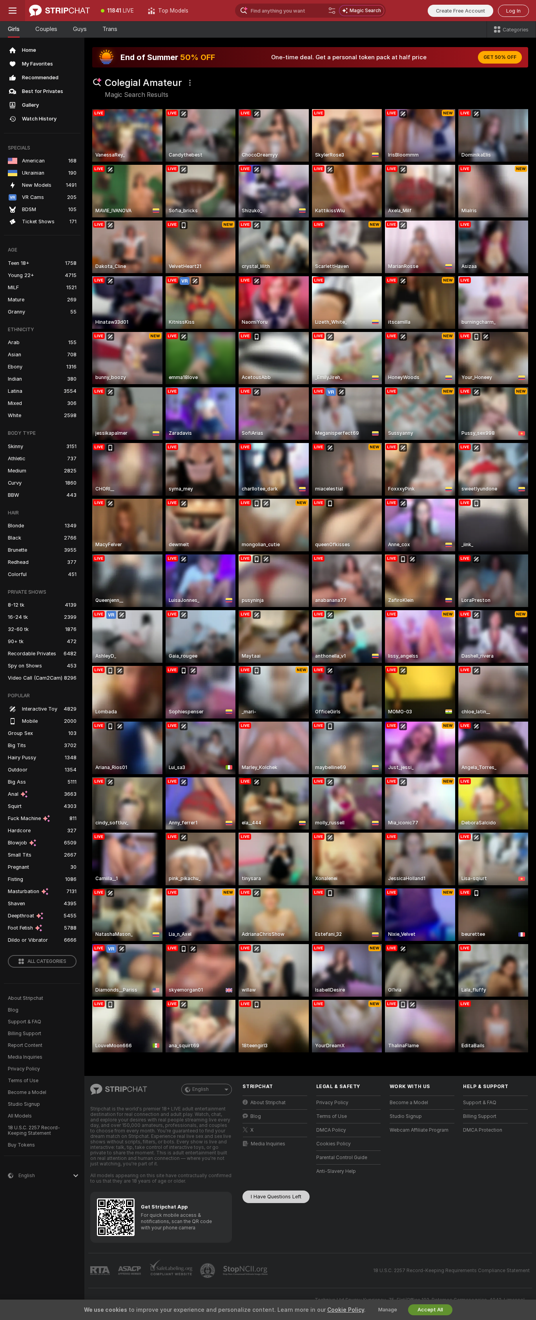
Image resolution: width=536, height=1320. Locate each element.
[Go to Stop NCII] (246, 1270)
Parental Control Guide (341, 1157)
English (200, 1089)
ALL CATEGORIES (46, 961)
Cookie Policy (345, 1310)
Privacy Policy (24, 1069)
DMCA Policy (331, 1130)
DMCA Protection (482, 1130)
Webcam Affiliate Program (419, 1130)
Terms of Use (23, 1080)
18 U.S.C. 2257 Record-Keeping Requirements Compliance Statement (451, 1270)
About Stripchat (25, 998)
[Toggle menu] (12, 10)
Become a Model (27, 1092)
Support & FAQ (24, 1022)
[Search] (331, 10)
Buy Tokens (21, 1145)
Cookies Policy (333, 1144)
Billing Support (24, 1033)
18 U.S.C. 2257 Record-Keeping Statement (34, 1130)
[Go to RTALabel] (100, 1271)
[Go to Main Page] (59, 10)
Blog (13, 1010)
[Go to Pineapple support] (208, 1270)
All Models (20, 1116)
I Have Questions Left (276, 1197)
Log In (513, 11)
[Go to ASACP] (130, 1270)
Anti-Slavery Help (336, 1171)
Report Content (25, 1045)
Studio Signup (24, 1104)
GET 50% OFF (499, 57)
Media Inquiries (25, 1057)
